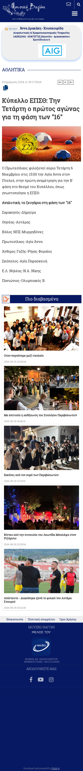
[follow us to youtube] (40, 680)
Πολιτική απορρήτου (41, 619)
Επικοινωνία (14, 619)
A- (65, 82)
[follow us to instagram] (51, 680)
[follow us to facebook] (31, 680)
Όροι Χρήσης (68, 619)
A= (71, 82)
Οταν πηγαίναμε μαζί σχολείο (24, 355)
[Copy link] (5, 88)
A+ (60, 82)
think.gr (56, 768)
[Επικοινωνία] (68, 4)
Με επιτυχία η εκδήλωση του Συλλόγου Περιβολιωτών (40, 415)
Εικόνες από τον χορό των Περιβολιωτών (31, 475)
